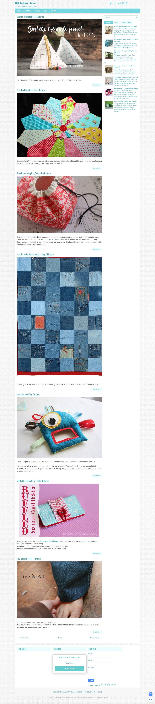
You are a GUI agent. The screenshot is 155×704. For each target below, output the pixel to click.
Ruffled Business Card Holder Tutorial (33, 481)
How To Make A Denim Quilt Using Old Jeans (35, 254)
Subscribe (69, 668)
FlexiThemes (56, 697)
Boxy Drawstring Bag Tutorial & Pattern (34, 173)
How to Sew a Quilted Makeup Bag (126, 88)
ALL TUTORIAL (27, 11)
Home (60, 638)
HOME (18, 11)
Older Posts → (95, 638)
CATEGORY (37, 11)
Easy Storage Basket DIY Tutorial (125, 101)
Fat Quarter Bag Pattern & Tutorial (126, 26)
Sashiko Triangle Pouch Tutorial (30, 16)
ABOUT (46, 11)
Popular (108, 22)
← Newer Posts (23, 638)
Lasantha (74, 697)
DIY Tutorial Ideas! (26, 3)
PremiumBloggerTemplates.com (86, 697)
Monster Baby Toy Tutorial (28, 394)
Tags (116, 22)
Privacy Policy (89, 692)
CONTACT (53, 11)
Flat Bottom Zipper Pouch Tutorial (126, 77)
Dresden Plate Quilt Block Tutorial (31, 90)
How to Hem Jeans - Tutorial (29, 558)
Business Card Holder (49, 541)
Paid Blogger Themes (102, 697)
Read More (96, 85)
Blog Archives (126, 22)
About (99, 692)
